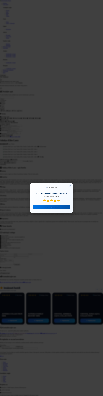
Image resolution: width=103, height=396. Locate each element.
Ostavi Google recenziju (51, 207)
